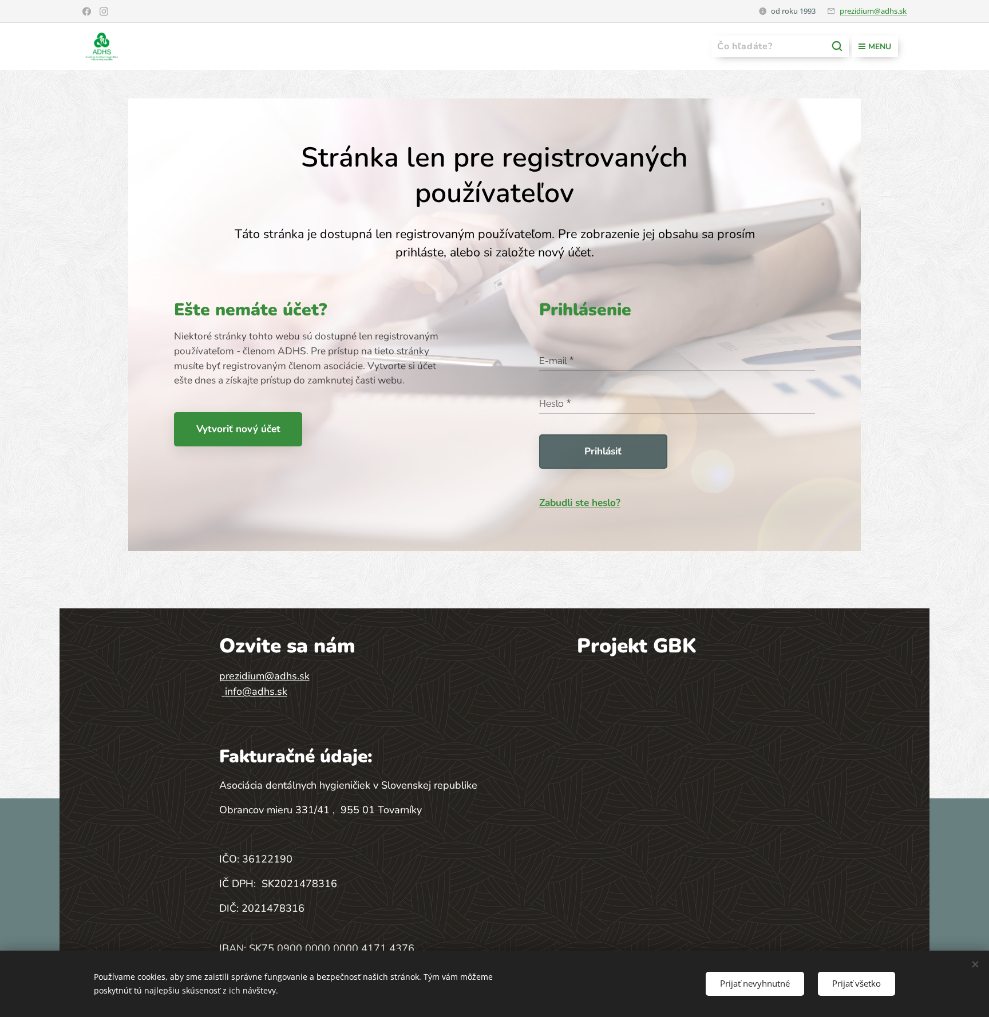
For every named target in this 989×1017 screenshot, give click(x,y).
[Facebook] (87, 11)
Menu (879, 46)
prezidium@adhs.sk (873, 11)
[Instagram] (104, 11)
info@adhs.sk (256, 691)
